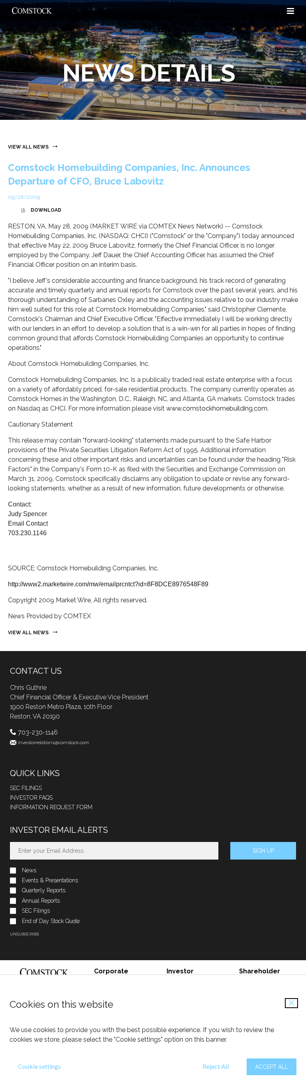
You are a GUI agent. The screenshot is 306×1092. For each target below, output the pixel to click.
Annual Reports (41, 901)
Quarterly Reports (43, 890)
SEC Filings (26, 788)
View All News (28, 147)
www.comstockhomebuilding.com (216, 408)
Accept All (271, 1067)
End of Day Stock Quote (51, 921)
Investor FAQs (31, 797)
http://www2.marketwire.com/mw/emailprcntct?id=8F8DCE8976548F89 (108, 584)
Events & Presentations (50, 881)
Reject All (215, 1066)
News (29, 871)
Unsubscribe (24, 934)
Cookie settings (39, 1066)
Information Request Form (51, 807)
